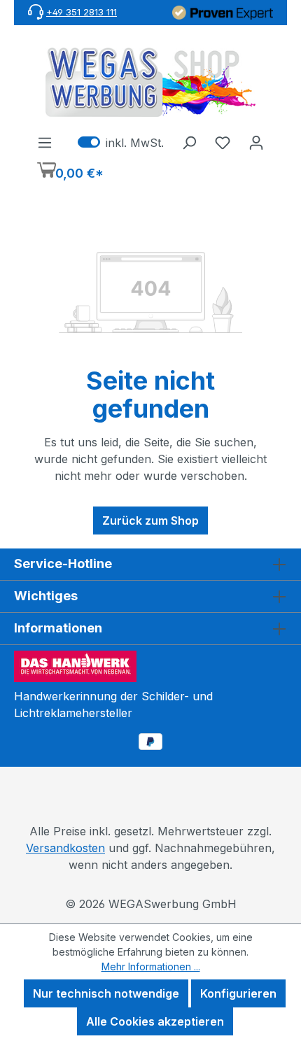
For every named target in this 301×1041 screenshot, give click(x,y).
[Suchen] (189, 142)
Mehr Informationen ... (151, 966)
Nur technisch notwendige (106, 993)
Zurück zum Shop (150, 520)
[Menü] (45, 142)
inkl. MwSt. (120, 142)
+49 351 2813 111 (81, 11)
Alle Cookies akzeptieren (155, 1021)
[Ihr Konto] (256, 142)
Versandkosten (65, 848)
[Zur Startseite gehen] (150, 82)
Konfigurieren (238, 993)
